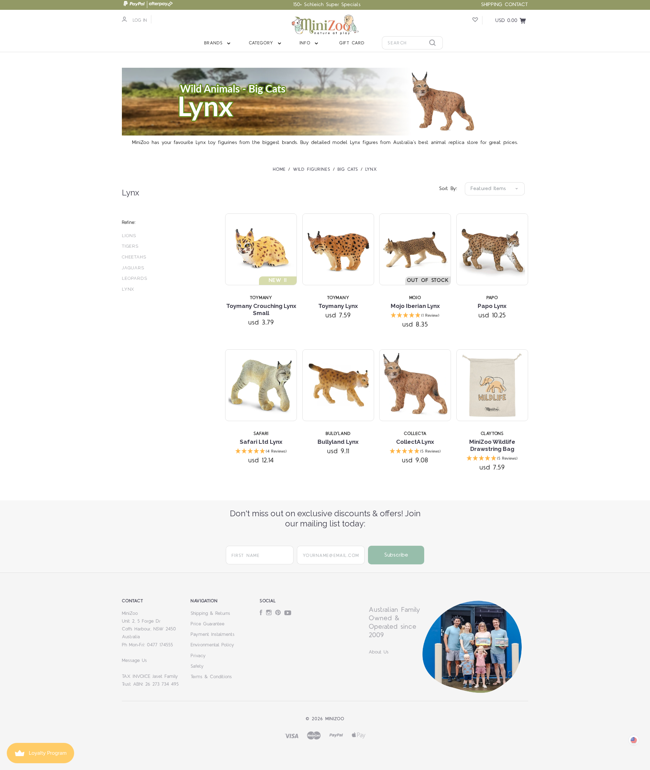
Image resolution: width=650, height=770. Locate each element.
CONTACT (516, 4)
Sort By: (448, 188)
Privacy (198, 655)
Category (262, 43)
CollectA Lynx (415, 441)
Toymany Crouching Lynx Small (261, 309)
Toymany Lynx (338, 306)
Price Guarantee (207, 624)
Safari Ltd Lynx (261, 441)
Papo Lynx (492, 306)
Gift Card (352, 43)
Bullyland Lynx (338, 441)
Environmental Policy (212, 645)
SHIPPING (491, 4)
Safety (197, 666)
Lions (129, 235)
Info (306, 43)
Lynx (128, 289)
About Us (379, 652)
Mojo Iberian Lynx (415, 306)
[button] (415, 315)
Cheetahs (134, 256)
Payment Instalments (213, 634)
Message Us (134, 660)
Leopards (134, 278)
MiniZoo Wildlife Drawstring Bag (492, 445)
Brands (214, 43)
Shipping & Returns (210, 613)
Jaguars (133, 267)
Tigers (130, 246)
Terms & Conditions (211, 676)
